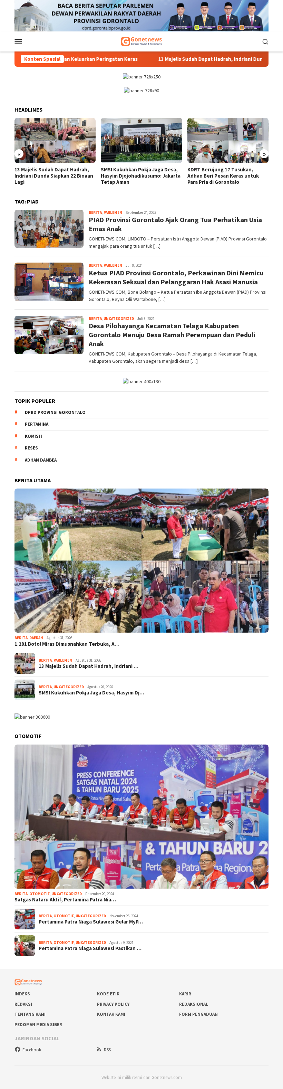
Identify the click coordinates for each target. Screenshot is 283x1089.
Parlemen (113, 212)
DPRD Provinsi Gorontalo (55, 412)
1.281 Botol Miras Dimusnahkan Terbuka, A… (66, 644)
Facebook (31, 1050)
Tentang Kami (30, 1014)
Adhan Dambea (41, 460)
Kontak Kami (111, 1014)
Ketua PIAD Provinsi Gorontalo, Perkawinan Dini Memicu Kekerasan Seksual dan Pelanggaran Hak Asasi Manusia (176, 277)
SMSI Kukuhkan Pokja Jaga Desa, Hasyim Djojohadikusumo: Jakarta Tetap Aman (140, 176)
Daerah (36, 637)
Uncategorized (119, 318)
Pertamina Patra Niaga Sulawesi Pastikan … (90, 948)
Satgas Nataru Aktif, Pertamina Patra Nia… (65, 900)
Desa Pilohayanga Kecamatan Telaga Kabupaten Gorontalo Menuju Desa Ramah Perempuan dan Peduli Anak (172, 334)
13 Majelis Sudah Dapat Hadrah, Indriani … (88, 666)
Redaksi (23, 1004)
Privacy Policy (113, 1004)
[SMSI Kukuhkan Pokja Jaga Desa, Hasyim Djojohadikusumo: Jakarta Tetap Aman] (141, 140)
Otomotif (39, 893)
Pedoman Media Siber (38, 1025)
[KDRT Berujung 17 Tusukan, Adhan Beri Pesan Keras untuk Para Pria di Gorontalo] (228, 140)
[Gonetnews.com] (141, 41)
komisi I (33, 436)
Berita (95, 212)
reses (31, 448)
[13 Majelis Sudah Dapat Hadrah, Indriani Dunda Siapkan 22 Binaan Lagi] (55, 140)
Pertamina (36, 424)
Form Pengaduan (198, 1014)
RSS (107, 1050)
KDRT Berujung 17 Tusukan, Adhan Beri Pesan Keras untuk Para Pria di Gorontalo (223, 176)
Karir (185, 994)
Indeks (22, 994)
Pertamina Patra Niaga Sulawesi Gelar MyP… (91, 922)
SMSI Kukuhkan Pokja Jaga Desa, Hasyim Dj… (91, 693)
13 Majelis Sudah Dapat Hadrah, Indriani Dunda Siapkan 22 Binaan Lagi (53, 176)
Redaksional (193, 1004)
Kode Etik (108, 994)
